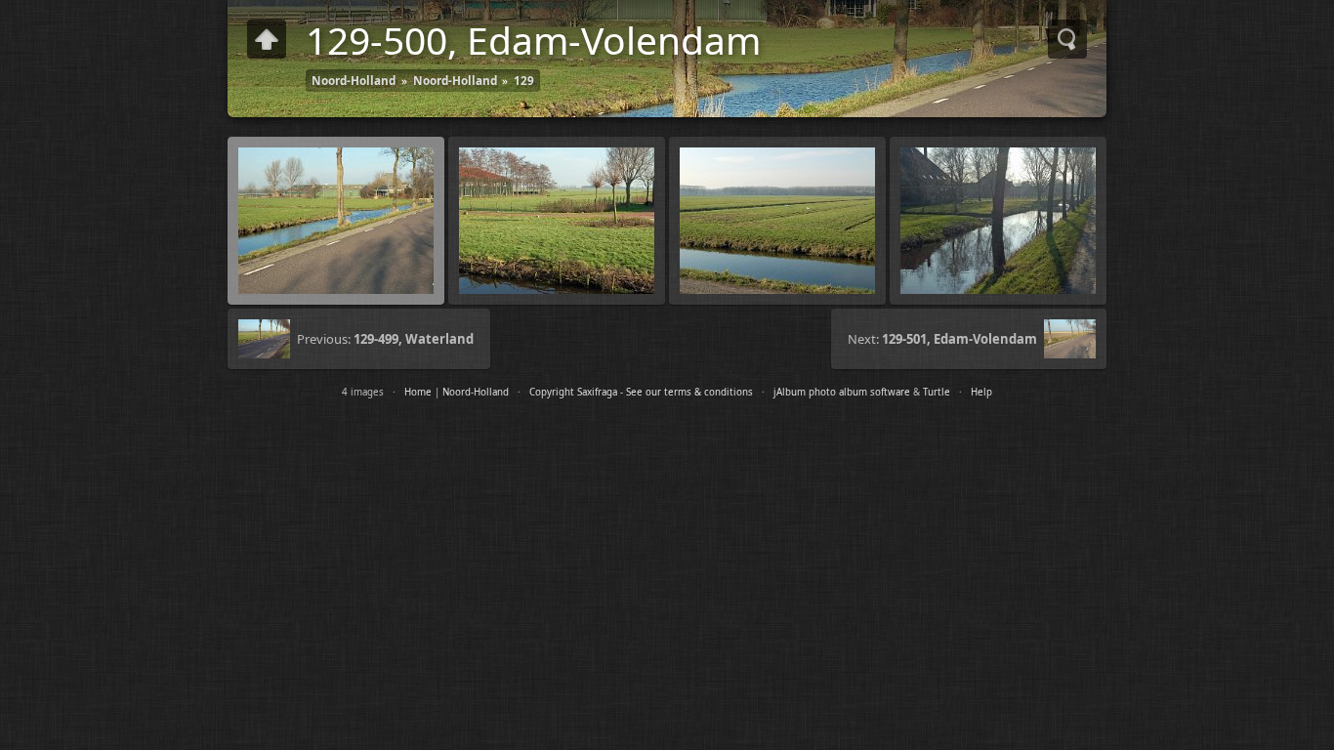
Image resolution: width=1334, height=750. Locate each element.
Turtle (936, 392)
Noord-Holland (354, 80)
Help (981, 392)
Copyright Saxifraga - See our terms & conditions (641, 392)
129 (524, 80)
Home (418, 392)
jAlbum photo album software (841, 392)
